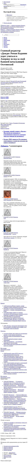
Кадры (5, 41)
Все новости (4, 376)
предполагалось (17, 115)
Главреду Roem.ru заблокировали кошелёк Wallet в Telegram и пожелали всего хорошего (15, 409)
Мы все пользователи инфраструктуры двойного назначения (13, 317)
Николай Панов (8, 158)
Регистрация (7, 1)
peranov (5, 176)
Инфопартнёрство (8, 448)
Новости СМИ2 (5, 97)
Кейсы (5, 43)
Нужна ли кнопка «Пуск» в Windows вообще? (14, 403)
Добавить (4, 146)
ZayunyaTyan (12, 385)
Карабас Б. (6, 249)
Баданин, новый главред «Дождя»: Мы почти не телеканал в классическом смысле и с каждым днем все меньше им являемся (15, 134)
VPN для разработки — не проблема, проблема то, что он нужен (13, 342)
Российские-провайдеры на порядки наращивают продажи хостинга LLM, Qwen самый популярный (15, 429)
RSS (5, 458)
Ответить (17, 157)
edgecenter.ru (12, 452)
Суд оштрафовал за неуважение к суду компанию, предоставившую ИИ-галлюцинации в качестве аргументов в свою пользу (15, 369)
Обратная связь (7, 456)
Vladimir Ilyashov (13, 403)
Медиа (5, 37)
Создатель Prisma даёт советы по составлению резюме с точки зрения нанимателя (15, 334)
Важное (3, 303)
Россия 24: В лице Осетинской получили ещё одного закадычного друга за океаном (13, 83)
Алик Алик (6, 282)
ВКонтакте (9, 15)
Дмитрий (11, 412)
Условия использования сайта (11, 446)
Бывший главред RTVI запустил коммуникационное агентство (13, 354)
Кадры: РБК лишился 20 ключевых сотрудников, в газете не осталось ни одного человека (15, 141)
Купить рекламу (8, 23)
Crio (5, 218)
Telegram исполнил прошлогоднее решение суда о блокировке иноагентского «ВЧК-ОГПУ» (15, 414)
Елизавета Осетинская (19, 123)
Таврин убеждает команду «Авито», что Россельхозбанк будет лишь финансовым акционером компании (15, 400)
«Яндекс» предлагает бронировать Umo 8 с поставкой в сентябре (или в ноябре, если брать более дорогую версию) (15, 327)
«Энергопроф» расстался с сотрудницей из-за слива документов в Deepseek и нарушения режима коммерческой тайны (15, 364)
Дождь (11, 123)
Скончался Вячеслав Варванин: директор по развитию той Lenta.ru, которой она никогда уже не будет (15, 396)
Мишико (11, 381)
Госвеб (5, 39)
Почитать (3, 331)
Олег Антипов (7, 200)
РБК (2, 124)
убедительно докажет (9, 238)
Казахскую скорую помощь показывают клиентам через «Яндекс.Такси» (15, 387)
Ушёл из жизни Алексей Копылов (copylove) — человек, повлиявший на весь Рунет (15, 310)
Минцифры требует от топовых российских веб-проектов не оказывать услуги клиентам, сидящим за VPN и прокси (15, 314)
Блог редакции (7, 455)
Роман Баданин (7, 124)
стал (6, 100)
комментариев (5, 125)
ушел (2, 106)
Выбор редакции (5, 128)
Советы (5, 45)
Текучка (6, 47)
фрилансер (11, 394)
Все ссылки (3, 348)
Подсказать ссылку (5, 349)
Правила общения (8, 447)
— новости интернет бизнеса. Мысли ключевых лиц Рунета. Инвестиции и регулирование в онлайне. (12, 31)
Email (5, 4)
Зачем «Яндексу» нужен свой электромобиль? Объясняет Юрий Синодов (15, 320)
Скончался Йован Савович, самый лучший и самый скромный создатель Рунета (15, 306)
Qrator (14, 454)
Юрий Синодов (13, 406)
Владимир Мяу (7, 234)
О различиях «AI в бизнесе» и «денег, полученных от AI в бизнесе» (15, 426)
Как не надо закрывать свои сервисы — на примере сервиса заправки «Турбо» (14, 391)
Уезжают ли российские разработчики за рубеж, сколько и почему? (15, 373)
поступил (7, 87)
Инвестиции (7, 40)
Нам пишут (6, 44)
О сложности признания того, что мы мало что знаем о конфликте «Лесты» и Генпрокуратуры (14, 383)
